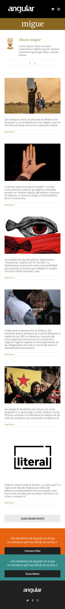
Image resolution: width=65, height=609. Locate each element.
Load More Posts (32, 518)
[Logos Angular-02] (32, 586)
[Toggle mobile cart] (52, 9)
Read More (9, 132)
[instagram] (37, 600)
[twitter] (27, 600)
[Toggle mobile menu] (58, 9)
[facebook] (32, 600)
